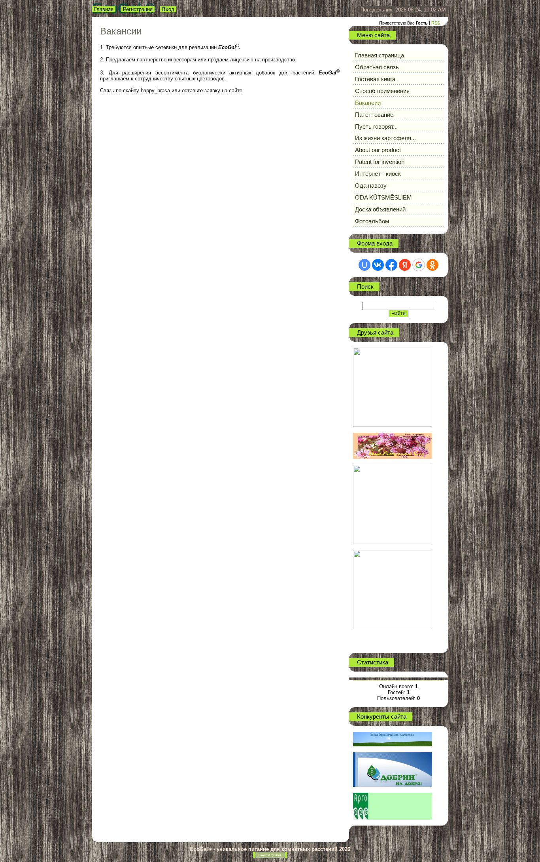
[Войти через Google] (418, 265)
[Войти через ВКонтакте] (378, 265)
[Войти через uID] (364, 265)
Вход (168, 9)
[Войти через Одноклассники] (432, 265)
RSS (435, 23)
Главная (103, 9)
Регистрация (138, 9)
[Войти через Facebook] (391, 265)
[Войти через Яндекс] (405, 265)
